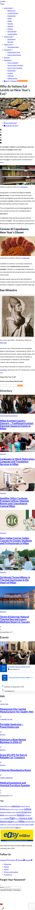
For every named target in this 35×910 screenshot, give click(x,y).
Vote (20, 827)
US (14, 827)
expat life (6, 815)
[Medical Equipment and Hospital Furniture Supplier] (0, 775)
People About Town (13, 52)
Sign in (7, 81)
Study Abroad (11, 31)
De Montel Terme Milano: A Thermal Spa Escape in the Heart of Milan (15, 580)
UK (8, 827)
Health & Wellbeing (6, 778)
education (3, 812)
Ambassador (3, 806)
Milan (21, 821)
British (2, 809)
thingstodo (18, 824)
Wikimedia (26, 258)
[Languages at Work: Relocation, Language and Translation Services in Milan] (17, 451)
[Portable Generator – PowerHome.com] (0, 716)
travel (31, 824)
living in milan (6, 821)
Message (15, 821)
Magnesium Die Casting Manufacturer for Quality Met (16, 710)
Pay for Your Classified (14, 68)
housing (2, 818)
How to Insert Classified (15, 65)
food (26, 815)
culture (27, 809)
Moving (10, 29)
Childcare (10, 76)
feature (20, 815)
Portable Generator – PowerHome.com (12, 725)
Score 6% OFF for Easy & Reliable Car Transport (13, 756)
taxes (13, 824)
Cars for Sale (4, 704)
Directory (7, 57)
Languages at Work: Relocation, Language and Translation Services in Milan (17, 461)
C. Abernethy (23, 187)
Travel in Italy (8, 37)
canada (12, 809)
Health (9, 21)
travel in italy (3, 827)
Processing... (17, 890)
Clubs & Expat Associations (9, 416)
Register (14, 81)
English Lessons (12, 78)
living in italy (26, 818)
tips (23, 824)
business (8, 809)
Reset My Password (6, 890)
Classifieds (7, 60)
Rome (5, 824)
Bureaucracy (11, 10)
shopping (9, 824)
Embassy (9, 812)
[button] (17, 129)
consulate (21, 809)
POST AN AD (23, 81)
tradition (26, 824)
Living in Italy (8, 8)
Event (13, 812)
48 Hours (10, 42)
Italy (12, 818)
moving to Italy (29, 821)
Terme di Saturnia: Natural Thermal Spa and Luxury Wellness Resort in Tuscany (15, 619)
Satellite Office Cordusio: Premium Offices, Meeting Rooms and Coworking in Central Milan (14, 502)
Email (2, 887)
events (18, 812)
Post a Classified (12, 63)
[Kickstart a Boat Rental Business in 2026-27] (0, 732)
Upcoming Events (13, 47)
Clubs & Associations (14, 55)
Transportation (12, 34)
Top (1, 904)
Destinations (11, 39)
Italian (6, 818)
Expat (24, 812)
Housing (10, 23)
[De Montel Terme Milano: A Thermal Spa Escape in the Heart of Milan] (17, 569)
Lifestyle (10, 26)
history (29, 815)
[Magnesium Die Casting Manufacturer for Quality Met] (0, 701)
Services (2, 734)
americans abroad (25, 806)
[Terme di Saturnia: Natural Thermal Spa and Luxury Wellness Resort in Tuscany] (17, 609)
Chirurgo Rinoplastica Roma (15, 770)
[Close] (0, 885)
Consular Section (12, 13)
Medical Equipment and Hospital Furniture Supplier (15, 784)
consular (16, 809)
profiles (2, 824)
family (14, 815)
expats (11, 815)
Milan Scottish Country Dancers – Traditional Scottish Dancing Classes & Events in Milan (16, 424)
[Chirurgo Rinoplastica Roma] (0, 762)
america (9, 806)
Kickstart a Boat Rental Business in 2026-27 (13, 741)
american (16, 806)
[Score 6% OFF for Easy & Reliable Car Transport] (0, 747)
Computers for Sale (6, 719)
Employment (11, 16)
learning (17, 818)
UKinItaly (11, 827)
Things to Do (8, 44)
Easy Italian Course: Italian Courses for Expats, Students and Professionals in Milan (16, 541)
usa (17, 827)
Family (9, 18)
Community (7, 50)
